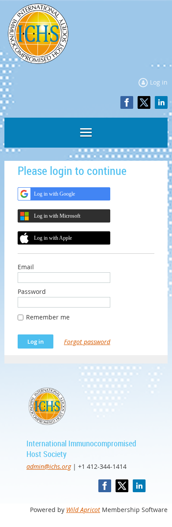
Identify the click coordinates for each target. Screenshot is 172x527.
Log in (159, 82)
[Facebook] (126, 102)
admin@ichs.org (48, 466)
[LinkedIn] (161, 102)
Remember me (48, 317)
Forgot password (87, 342)
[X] (144, 102)
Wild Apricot (83, 509)
